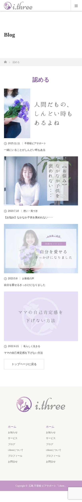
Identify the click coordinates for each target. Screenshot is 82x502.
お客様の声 (28, 278)
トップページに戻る (24, 364)
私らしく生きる (31, 346)
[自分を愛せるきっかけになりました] (41, 248)
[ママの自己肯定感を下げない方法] (41, 316)
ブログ (11, 444)
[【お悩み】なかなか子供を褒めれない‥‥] (41, 181)
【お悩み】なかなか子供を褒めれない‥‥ (28, 217)
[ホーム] (5, 60)
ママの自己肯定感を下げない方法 (23, 352)
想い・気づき (30, 211)
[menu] (76, 5)
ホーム (12, 426)
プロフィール (15, 455)
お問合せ (13, 461)
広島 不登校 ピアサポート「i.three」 (48, 485)
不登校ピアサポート (35, 143)
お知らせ (13, 432)
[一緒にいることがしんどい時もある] (41, 113)
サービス (13, 438)
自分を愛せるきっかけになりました (24, 284)
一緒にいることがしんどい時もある (24, 149)
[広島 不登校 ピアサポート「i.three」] (41, 413)
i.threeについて (15, 450)
